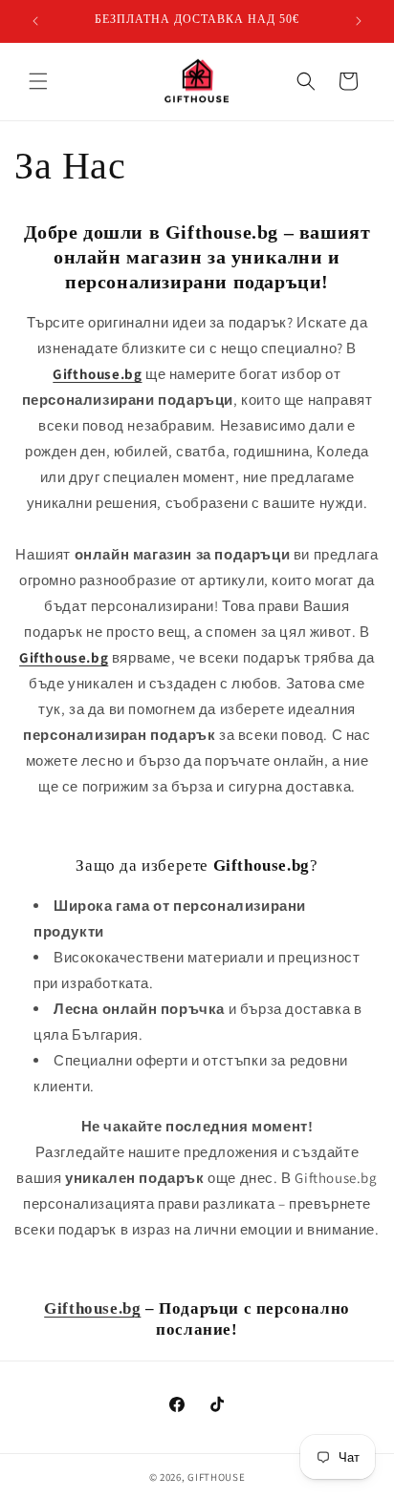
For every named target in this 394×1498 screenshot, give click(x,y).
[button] (38, 81)
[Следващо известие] (359, 21)
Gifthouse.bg (92, 1308)
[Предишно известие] (35, 21)
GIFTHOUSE (216, 1477)
